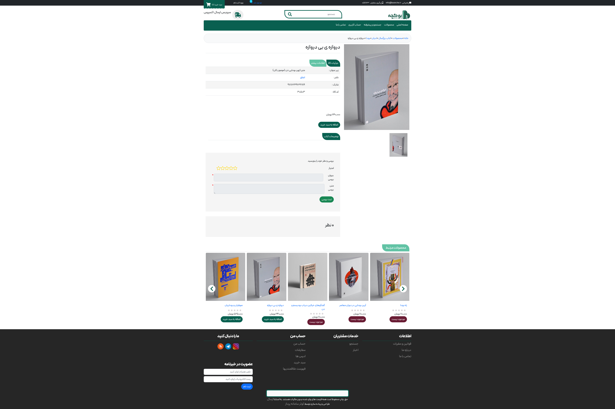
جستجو (353, 344)
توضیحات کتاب (331, 136)
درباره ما (406, 350)
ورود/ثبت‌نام (238, 2)
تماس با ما (341, 25)
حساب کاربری (354, 25)
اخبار (355, 350)
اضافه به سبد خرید (232, 319)
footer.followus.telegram (228, 346)
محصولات (389, 25)
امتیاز (331, 168)
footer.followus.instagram (236, 346)
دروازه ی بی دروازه (275, 305)
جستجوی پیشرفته (372, 25)
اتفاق (302, 77)
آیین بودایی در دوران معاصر (352, 305)
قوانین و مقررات (402, 344)
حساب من (299, 344)
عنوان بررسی (331, 177)
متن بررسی (331, 188)
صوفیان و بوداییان (234, 305)
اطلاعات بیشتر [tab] (318, 63)
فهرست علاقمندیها (294, 369)
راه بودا (403, 305)
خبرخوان (220, 346)
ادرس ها (301, 356)
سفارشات (300, 350)
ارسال (270, 399)
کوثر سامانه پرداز (294, 404)
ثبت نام (247, 386)
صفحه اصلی (402, 25)
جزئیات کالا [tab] (333, 63)
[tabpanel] (273, 81)
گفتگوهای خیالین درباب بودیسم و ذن (308, 307)
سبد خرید (300, 362)
